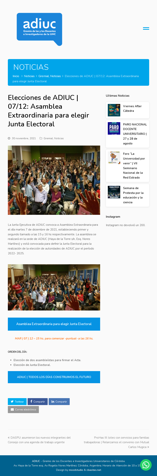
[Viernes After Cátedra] (114, 110)
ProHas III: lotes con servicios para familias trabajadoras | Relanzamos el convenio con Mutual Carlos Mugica (116, 442)
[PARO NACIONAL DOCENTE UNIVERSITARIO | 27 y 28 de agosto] (114, 128)
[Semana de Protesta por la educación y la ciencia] (114, 192)
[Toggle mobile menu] (146, 30)
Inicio (16, 76)
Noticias (59, 138)
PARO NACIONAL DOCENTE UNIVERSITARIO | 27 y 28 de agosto (135, 134)
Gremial (48, 138)
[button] (17, 401)
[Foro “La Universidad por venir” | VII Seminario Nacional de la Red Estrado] (114, 158)
